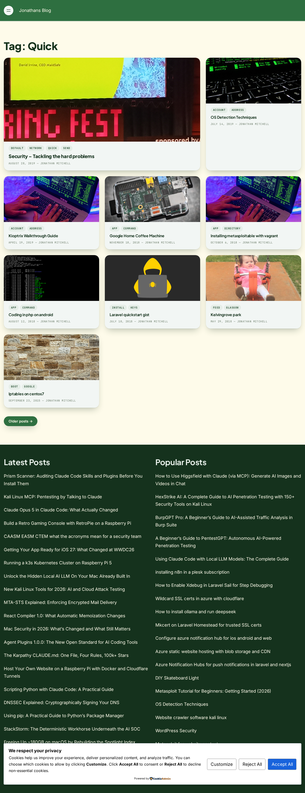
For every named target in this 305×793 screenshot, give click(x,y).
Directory (232, 228)
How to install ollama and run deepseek (195, 611)
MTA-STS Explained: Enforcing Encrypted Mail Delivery (60, 602)
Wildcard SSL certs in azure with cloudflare (199, 598)
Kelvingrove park (226, 314)
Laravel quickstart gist (129, 314)
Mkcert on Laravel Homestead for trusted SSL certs (208, 625)
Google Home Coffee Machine (137, 235)
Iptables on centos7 (26, 393)
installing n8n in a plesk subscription (192, 572)
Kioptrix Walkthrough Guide (33, 235)
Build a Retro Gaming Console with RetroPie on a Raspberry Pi (67, 523)
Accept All (282, 764)
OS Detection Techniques (234, 117)
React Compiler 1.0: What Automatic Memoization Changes (64, 615)
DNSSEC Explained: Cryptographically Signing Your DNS (61, 702)
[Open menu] (8, 10)
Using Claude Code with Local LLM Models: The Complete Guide (222, 558)
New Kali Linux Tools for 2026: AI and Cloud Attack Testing (64, 589)
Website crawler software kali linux (191, 717)
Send (66, 148)
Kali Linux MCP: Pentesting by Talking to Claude (53, 496)
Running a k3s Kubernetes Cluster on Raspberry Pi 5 (58, 562)
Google (29, 386)
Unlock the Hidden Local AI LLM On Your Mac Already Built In (67, 576)
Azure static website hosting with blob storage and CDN (212, 651)
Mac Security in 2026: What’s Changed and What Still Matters (67, 628)
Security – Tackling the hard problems (51, 156)
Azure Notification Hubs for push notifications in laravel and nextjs (223, 664)
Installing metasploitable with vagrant (244, 235)
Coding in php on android (31, 314)
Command (129, 228)
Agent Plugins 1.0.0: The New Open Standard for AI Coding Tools (71, 642)
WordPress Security (176, 730)
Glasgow (232, 307)
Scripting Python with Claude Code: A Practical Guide (59, 689)
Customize (222, 764)
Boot (14, 386)
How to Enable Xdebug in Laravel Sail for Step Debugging (214, 585)
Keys (134, 307)
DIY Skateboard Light (177, 677)
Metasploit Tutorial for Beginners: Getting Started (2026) (213, 691)
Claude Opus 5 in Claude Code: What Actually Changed (61, 509)
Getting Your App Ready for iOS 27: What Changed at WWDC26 (69, 549)
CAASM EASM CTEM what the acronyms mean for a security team (72, 536)
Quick (52, 148)
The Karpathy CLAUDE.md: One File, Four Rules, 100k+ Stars (66, 655)
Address (238, 110)
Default (17, 148)
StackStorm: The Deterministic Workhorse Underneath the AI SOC (72, 728)
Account (219, 110)
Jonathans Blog (35, 10)
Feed (216, 307)
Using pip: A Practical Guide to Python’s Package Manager (64, 715)
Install (118, 307)
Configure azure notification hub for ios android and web (213, 638)
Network (36, 148)
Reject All (252, 764)
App (114, 228)
